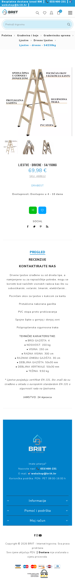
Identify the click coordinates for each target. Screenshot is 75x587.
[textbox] (37, 24)
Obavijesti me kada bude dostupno (38, 198)
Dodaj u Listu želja (42, 210)
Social (37, 221)
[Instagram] (37, 535)
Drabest (37, 185)
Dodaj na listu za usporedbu (33, 210)
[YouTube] (40, 535)
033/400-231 (56, 1)
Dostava (44, 552)
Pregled (37, 252)
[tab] (37, 252)
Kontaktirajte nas (37, 266)
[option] (10, 147)
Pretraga (68, 24)
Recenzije (37, 259)
